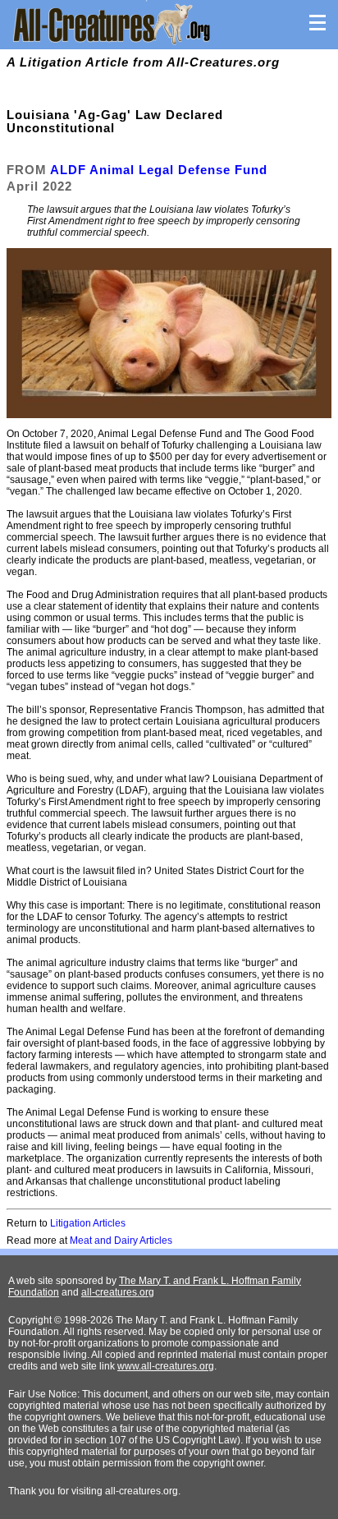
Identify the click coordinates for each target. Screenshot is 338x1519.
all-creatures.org (117, 1292)
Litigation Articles (88, 1223)
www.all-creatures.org (165, 1366)
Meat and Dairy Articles (121, 1240)
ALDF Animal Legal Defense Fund (158, 170)
